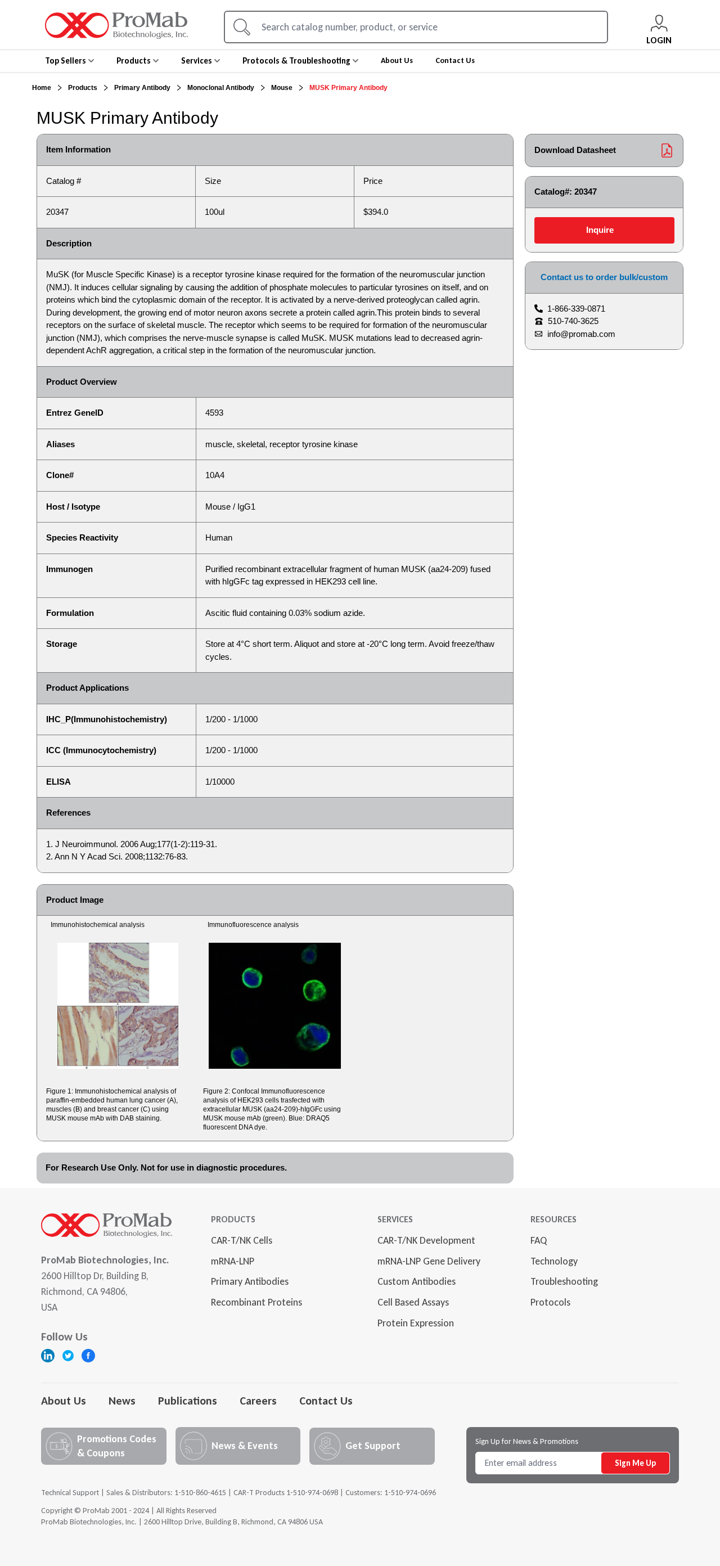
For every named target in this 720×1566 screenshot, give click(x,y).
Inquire (600, 230)
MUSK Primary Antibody (348, 88)
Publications (187, 1400)
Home (41, 88)
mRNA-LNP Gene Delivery (428, 1261)
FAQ (538, 1240)
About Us (63, 1400)
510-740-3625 (573, 321)
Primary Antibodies (250, 1281)
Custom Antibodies (416, 1281)
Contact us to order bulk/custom (604, 277)
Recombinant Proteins (256, 1302)
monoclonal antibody (220, 88)
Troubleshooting (564, 1281)
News (122, 1400)
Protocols (550, 1302)
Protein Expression (415, 1323)
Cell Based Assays (413, 1302)
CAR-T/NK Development (426, 1240)
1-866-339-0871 (576, 308)
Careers (258, 1400)
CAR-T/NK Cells (241, 1240)
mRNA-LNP (232, 1261)
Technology (554, 1261)
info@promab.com (581, 334)
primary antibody (142, 88)
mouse (281, 88)
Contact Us (326, 1400)
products (82, 88)
